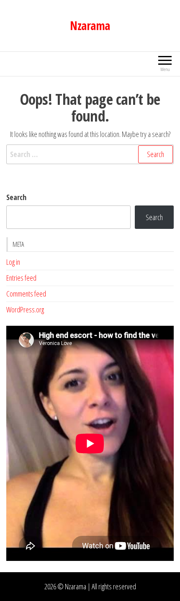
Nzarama (90, 25)
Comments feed (26, 294)
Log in (13, 262)
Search (16, 197)
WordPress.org (25, 309)
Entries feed (21, 278)
